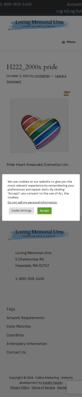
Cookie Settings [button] (21, 210)
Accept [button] (44, 210)
